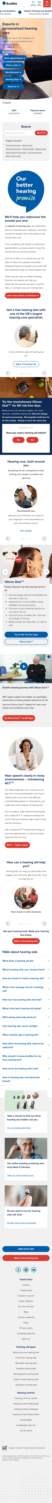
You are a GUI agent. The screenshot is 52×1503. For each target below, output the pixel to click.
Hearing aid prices (13, 149)
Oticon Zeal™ (26, 641)
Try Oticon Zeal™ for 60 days (18, 718)
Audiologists (26, 1419)
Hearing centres (26, 1392)
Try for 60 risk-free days (26, 634)
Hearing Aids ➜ (13, 79)
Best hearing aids (13, 156)
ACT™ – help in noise (17, 845)
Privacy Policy (35, 1456)
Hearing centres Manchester (26, 1414)
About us (26, 1338)
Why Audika (26, 530)
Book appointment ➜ (14, 58)
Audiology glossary (26, 1333)
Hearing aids (40, 149)
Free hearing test (13, 145)
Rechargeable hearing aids (26, 1373)
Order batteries (26, 1300)
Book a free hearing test (26, 941)
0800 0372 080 (26, 1249)
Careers (26, 1284)
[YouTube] (33, 1270)
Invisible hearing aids (26, 1368)
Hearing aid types (26, 1347)
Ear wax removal (35, 152)
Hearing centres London (26, 1398)
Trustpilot (6, 102)
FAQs (26, 1322)
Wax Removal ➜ (13, 72)
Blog (26, 1311)
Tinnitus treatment (26, 1317)
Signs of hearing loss (26, 364)
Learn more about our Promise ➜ (23, 295)
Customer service (26, 1295)
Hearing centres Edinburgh (26, 1403)
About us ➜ (13, 86)
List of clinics (26, 1430)
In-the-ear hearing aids (26, 1357)
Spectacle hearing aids (26, 1384)
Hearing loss (27, 145)
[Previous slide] (8, 373)
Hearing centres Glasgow (26, 1409)
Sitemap (10, 1458)
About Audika (28, 149)
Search (40, 132)
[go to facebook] (18, 1270)
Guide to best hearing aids (26, 1379)
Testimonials (26, 1290)
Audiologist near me (26, 1425)
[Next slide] (44, 373)
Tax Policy (26, 1456)
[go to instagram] (26, 1270)
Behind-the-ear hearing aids (26, 1352)
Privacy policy (26, 1327)
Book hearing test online (16, 152)
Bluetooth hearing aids (26, 1363)
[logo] (9, 3)
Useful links (26, 1279)
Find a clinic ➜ (13, 65)
